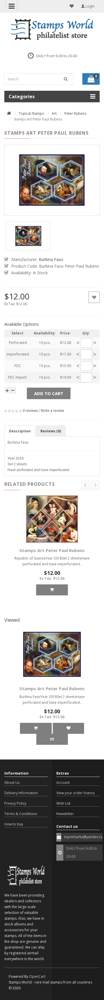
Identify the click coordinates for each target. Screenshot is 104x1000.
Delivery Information (21, 792)
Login (89, 6)
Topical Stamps (31, 113)
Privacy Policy (15, 803)
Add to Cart (48, 393)
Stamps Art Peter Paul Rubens (52, 550)
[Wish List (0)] (71, 6)
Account (63, 782)
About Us (12, 782)
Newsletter (65, 813)
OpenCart (37, 976)
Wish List (63, 803)
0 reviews (30, 410)
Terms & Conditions (20, 813)
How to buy (13, 824)
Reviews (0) (50, 431)
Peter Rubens (75, 113)
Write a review (52, 410)
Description (20, 431)
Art (54, 113)
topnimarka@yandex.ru (83, 836)
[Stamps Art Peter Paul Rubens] (52, 180)
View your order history (75, 792)
